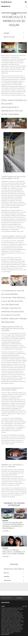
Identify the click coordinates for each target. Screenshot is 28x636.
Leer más (5, 531)
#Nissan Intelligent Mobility (14, 569)
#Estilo (6, 572)
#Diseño (6, 33)
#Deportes (7, 580)
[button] (25, 2)
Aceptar (23, 606)
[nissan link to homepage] (6, 2)
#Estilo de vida (9, 37)
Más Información (5, 634)
